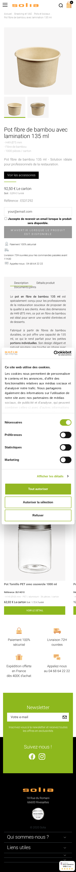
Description (21, 283)
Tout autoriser (38, 489)
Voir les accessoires (21, 175)
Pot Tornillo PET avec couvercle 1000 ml (30, 584)
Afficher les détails (50, 476)
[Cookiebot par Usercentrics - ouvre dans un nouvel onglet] (54, 353)
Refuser (38, 515)
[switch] (65, 435)
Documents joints (25, 287)
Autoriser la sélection (38, 502)
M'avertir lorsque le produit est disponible (38, 232)
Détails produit (45, 283)
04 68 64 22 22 (59, 671)
